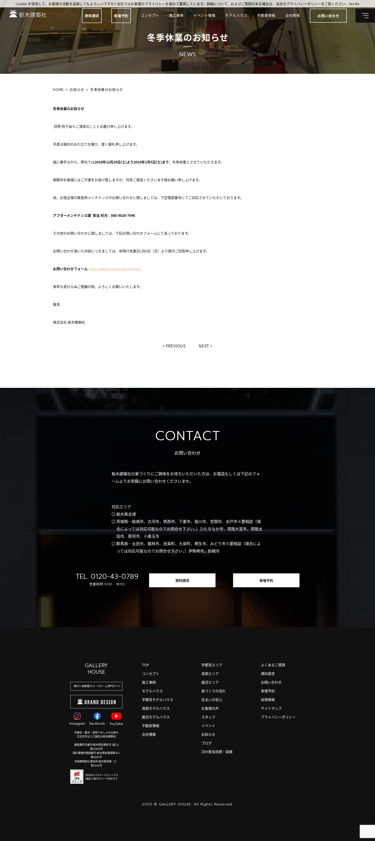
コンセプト (150, 15)
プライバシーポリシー (278, 716)
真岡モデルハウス (156, 708)
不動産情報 (266, 15)
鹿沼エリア (210, 682)
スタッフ (208, 716)
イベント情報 (204, 15)
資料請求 (92, 15)
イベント (208, 725)
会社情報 (292, 15)
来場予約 (121, 15)
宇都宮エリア (211, 664)
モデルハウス (236, 15)
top (145, 664)
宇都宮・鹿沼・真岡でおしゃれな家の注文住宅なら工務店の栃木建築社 (96, 734)
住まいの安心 (211, 699)
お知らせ (208, 734)
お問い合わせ (271, 682)
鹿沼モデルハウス (156, 716)
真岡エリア (210, 673)
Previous (176, 346)
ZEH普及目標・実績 (216, 751)
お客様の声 (210, 708)
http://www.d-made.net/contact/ (115, 268)
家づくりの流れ (213, 690)
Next (204, 346)
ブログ (206, 743)
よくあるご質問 (273, 664)
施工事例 (176, 15)
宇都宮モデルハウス (157, 699)
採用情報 (268, 699)
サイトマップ (271, 708)
